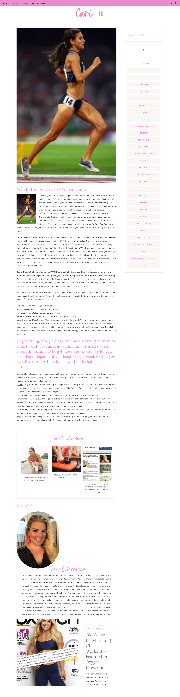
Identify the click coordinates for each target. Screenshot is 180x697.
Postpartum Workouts (143, 175)
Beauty (144, 77)
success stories (143, 223)
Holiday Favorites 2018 (144, 154)
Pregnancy (144, 182)
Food (144, 119)
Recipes (143, 202)
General (143, 133)
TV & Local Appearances (143, 244)
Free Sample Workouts (96, 625)
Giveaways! (144, 147)
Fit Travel (143, 112)
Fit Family (143, 105)
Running (143, 216)
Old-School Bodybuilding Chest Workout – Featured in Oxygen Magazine (98, 651)
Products (143, 196)
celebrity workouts (144, 84)
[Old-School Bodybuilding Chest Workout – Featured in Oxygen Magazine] (47, 652)
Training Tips (98, 628)
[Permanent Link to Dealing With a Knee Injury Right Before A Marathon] (34, 473)
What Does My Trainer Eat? (144, 258)
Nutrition (143, 168)
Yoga (143, 265)
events (144, 98)
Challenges (143, 91)
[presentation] (18, 652)
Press (88, 628)
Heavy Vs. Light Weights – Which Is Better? (66, 476)
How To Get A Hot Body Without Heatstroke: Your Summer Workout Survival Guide (97, 488)
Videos (144, 251)
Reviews (143, 209)
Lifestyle (143, 161)
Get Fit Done (143, 140)
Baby (144, 70)
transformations (144, 237)
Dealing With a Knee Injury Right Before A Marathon (36, 479)
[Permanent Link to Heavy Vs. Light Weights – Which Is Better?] (66, 471)
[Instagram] (143, 50)
